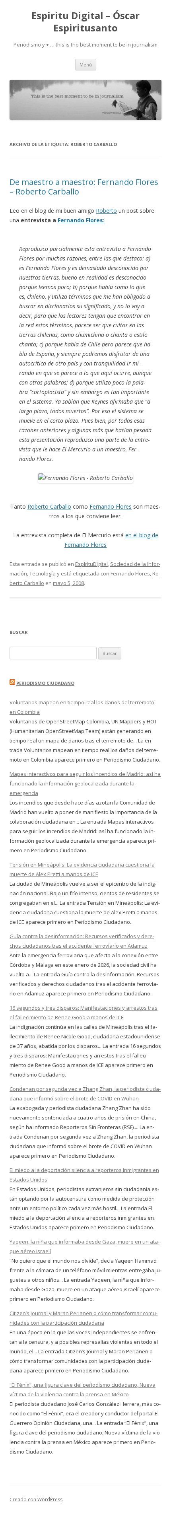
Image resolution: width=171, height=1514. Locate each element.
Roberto (106, 210)
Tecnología (42, 573)
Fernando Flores (110, 506)
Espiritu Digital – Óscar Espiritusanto (85, 22)
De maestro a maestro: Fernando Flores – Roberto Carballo (84, 187)
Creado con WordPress (36, 1499)
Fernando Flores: (81, 220)
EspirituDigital (91, 564)
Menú (86, 65)
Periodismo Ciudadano (45, 683)
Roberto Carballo (49, 506)
